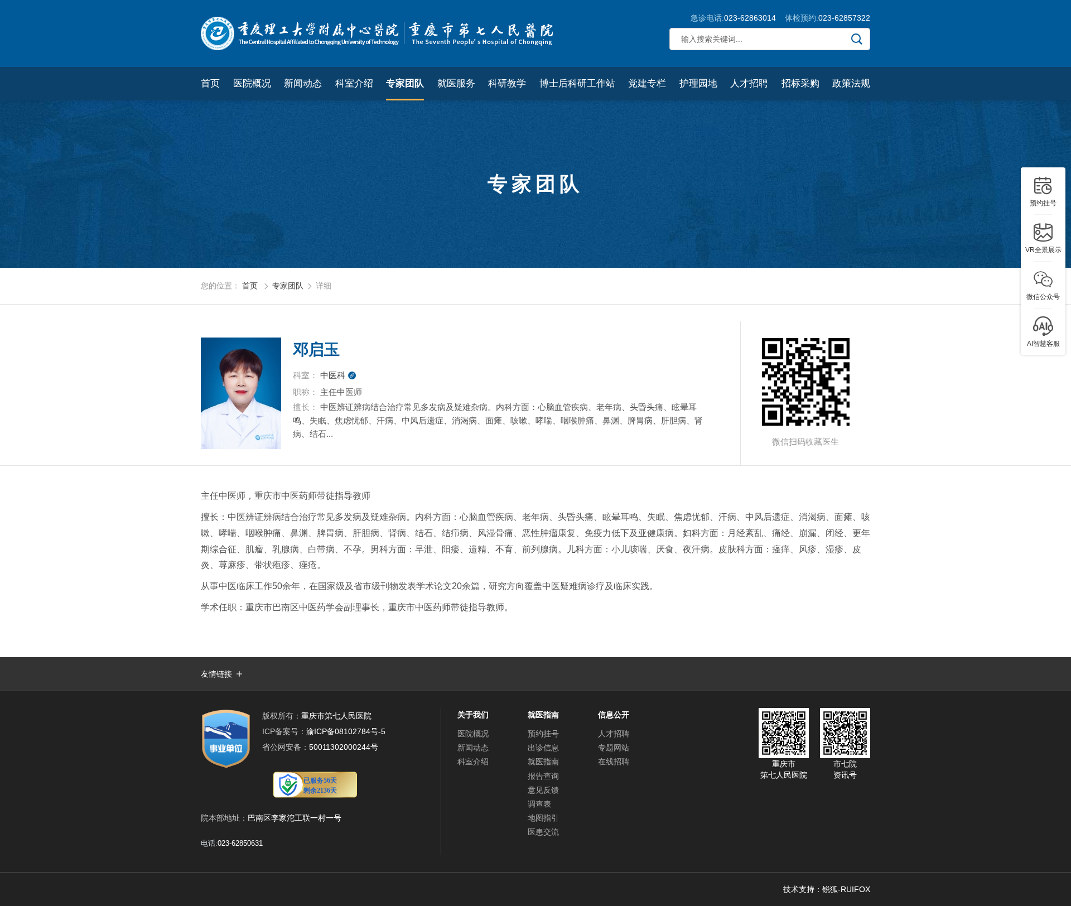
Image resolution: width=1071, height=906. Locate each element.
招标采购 (800, 83)
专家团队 (405, 83)
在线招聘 (613, 761)
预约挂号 (543, 733)
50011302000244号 (320, 747)
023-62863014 (750, 17)
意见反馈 (543, 789)
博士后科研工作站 (577, 83)
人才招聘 (749, 83)
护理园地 (698, 83)
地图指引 (543, 817)
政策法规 (851, 83)
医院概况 (252, 83)
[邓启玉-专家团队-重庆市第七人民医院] (379, 33)
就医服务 (456, 83)
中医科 (338, 375)
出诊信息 (543, 747)
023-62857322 (844, 17)
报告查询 (543, 776)
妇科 (692, 533)
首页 (210, 83)
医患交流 (543, 831)
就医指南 (543, 761)
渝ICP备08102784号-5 (323, 731)
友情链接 (216, 673)
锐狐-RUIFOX (846, 889)
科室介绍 (354, 83)
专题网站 (613, 747)
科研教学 (507, 83)
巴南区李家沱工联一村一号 (294, 817)
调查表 (539, 803)
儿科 (576, 549)
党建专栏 (647, 83)
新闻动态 (303, 83)
